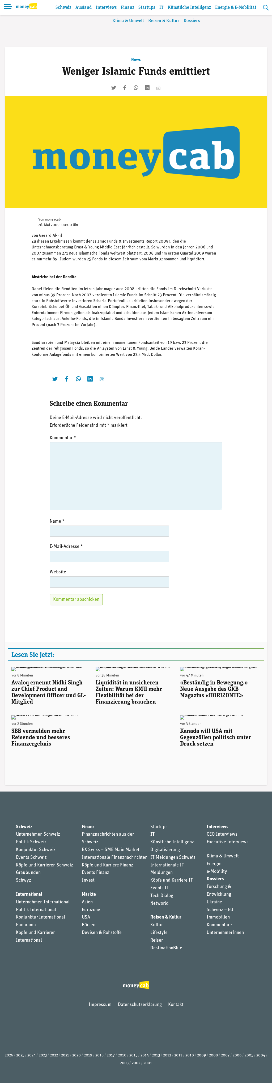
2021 (65, 1055)
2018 (99, 1055)
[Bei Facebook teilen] (125, 88)
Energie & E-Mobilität (235, 7)
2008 (213, 1055)
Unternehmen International (43, 902)
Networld (159, 903)
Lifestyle (159, 932)
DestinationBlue (166, 948)
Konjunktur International (40, 917)
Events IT (159, 888)
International (29, 894)
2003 (124, 1063)
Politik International (36, 910)
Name (57, 521)
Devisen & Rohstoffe (102, 932)
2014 (145, 1055)
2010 (189, 1055)
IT (161, 7)
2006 (237, 1055)
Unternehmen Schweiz (38, 834)
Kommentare (219, 925)
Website (58, 572)
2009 (201, 1055)
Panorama (26, 925)
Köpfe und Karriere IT (171, 880)
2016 (122, 1055)
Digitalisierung (165, 850)
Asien (87, 902)
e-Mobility (217, 871)
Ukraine (214, 902)
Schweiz (63, 7)
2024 (31, 1055)
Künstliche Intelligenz (189, 7)
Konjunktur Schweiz (36, 850)
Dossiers (192, 21)
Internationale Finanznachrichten (114, 857)
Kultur (156, 925)
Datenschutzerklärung (140, 1004)
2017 (111, 1055)
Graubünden (28, 872)
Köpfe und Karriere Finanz (107, 865)
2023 (43, 1055)
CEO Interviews (222, 834)
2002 (136, 1063)
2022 (54, 1055)
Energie (214, 864)
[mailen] (158, 88)
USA (86, 917)
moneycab (53, 220)
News (136, 60)
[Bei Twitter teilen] (114, 88)
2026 (9, 1055)
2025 (20, 1055)
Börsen (88, 925)
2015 (133, 1055)
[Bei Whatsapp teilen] (136, 88)
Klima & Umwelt (128, 21)
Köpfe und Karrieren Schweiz (44, 865)
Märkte (89, 894)
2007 (225, 1055)
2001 (147, 1063)
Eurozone (91, 910)
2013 (156, 1055)
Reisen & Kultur (163, 21)
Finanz (127, 7)
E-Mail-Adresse (66, 546)
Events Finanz (95, 872)
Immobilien (218, 917)
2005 (249, 1055)
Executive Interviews (228, 842)
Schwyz (23, 880)
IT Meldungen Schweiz (173, 857)
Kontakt (176, 1004)
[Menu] (8, 7)
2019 (88, 1055)
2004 (260, 1055)
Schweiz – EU (220, 910)
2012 (167, 1055)
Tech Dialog (161, 896)
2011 (178, 1055)
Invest (88, 880)
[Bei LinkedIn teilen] (147, 88)
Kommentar (63, 438)
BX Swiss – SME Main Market (110, 850)
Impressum (100, 1004)
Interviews (106, 7)
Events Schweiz (31, 857)
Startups (146, 7)
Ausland (83, 7)
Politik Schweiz (31, 842)
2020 (76, 1055)
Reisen (157, 940)
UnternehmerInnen (225, 932)
